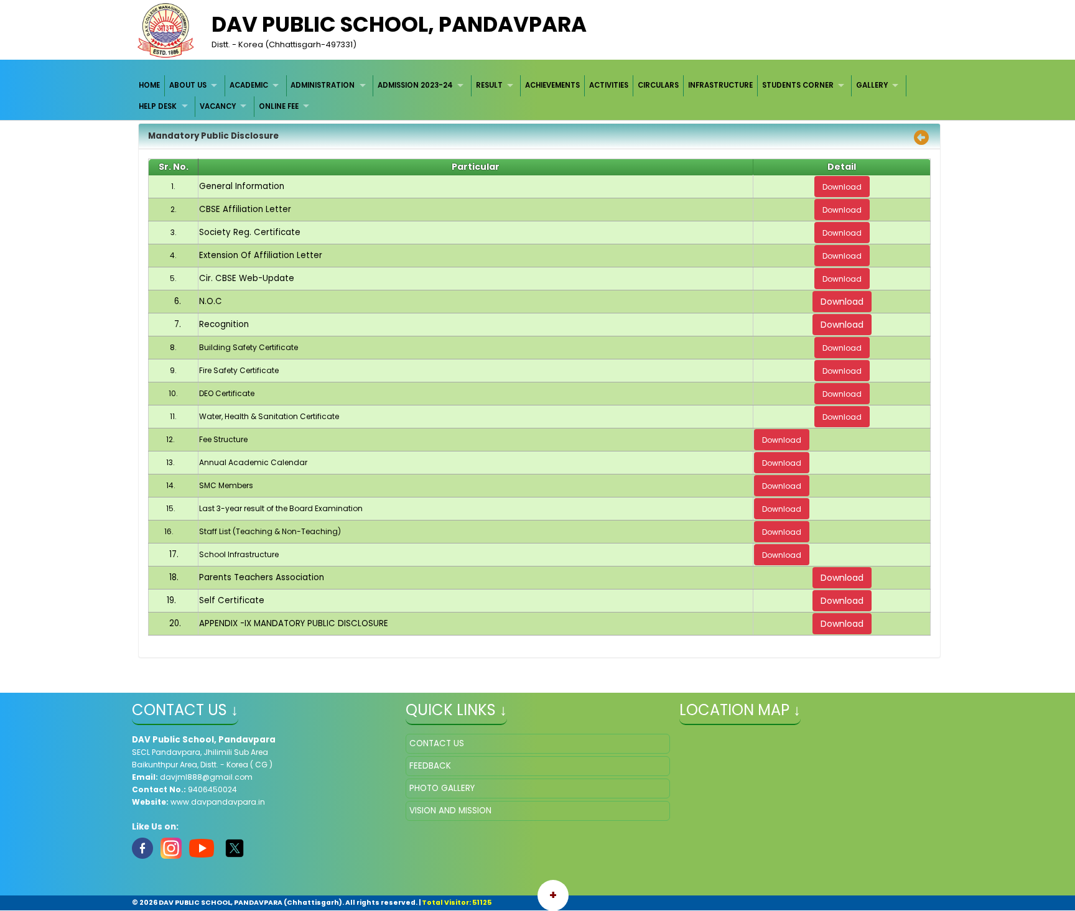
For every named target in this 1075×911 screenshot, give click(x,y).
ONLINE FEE (279, 106)
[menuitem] (150, 85)
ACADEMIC (249, 85)
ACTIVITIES (608, 85)
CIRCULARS (658, 85)
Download (842, 301)
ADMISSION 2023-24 (415, 85)
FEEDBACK (430, 766)
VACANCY (218, 106)
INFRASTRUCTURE (720, 85)
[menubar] (538, 96)
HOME (149, 85)
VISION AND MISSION (450, 810)
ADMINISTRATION (323, 85)
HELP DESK (158, 106)
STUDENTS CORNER (798, 85)
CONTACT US (436, 743)
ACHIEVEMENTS (552, 85)
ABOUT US (188, 85)
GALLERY (872, 85)
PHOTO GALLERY (442, 788)
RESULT (489, 85)
